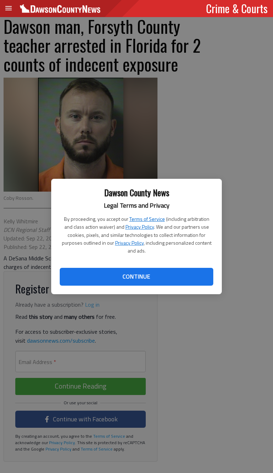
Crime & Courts (237, 8)
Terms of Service (147, 219)
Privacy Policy (139, 226)
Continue (136, 276)
